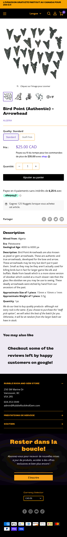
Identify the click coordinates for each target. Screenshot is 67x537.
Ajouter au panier (33, 177)
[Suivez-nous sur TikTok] (42, 511)
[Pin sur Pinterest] (50, 219)
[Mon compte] (55, 13)
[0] (61, 13)
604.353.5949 (11, 401)
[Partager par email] (62, 219)
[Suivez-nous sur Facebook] (24, 511)
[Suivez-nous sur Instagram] (30, 511)
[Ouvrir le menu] (4, 13)
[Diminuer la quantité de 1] (19, 166)
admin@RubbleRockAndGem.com (22, 405)
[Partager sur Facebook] (44, 219)
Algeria (7, 120)
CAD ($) (28, 498)
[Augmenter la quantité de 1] (36, 166)
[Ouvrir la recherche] (49, 13)
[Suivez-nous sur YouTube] (36, 511)
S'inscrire (33, 477)
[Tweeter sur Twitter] (56, 219)
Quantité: (8, 166)
